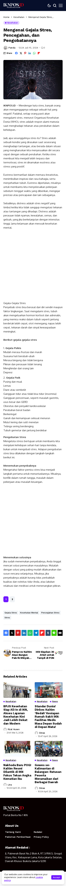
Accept (56, 877)
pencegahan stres (50, 613)
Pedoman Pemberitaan (18, 836)
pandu (12, 47)
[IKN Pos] (13, 5)
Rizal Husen (14, 729)
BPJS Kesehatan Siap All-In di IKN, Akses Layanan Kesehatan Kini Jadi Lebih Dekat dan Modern (15, 715)
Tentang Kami (13, 832)
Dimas (42, 733)
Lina (10, 784)
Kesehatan (19, 17)
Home (6, 17)
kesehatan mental (29, 613)
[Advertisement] (33, 267)
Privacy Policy (41, 836)
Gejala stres (11, 613)
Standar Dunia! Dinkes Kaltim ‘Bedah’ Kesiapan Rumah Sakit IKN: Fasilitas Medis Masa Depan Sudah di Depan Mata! (48, 717)
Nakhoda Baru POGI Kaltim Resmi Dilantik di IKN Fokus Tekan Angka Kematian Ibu (17, 772)
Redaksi (38, 832)
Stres (7, 617)
